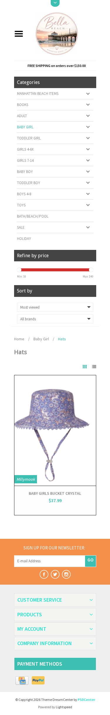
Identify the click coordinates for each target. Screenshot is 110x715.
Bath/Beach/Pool (32, 216)
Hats (62, 338)
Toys (21, 205)
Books (22, 104)
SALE (21, 227)
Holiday (24, 238)
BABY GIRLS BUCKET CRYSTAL (55, 493)
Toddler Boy (28, 182)
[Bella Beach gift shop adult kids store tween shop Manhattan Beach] (62, 33)
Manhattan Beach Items (37, 93)
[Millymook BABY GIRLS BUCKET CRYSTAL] (55, 430)
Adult (22, 115)
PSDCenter (86, 699)
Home (19, 338)
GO (90, 560)
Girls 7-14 (25, 160)
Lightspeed (64, 707)
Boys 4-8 (24, 193)
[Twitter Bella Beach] (55, 574)
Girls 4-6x (25, 149)
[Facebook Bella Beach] (44, 574)
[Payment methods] (22, 680)
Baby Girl (25, 127)
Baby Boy (25, 171)
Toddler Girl (29, 138)
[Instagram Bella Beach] (66, 574)
